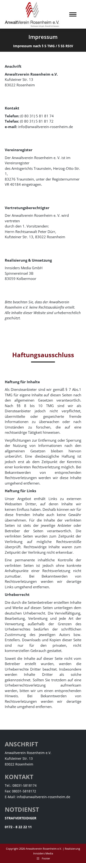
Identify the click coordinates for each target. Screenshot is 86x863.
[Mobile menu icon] (73, 14)
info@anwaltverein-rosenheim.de (45, 126)
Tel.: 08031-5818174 (21, 785)
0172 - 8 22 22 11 (18, 827)
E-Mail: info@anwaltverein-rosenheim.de (37, 797)
